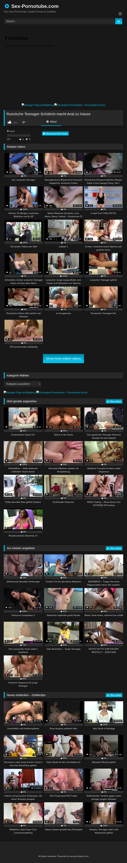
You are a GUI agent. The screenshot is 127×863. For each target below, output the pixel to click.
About (53, 121)
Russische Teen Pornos (57, 133)
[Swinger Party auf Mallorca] (38, 105)
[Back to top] (117, 854)
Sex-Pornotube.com (34, 6)
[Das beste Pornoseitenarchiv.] (79, 105)
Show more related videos (63, 358)
